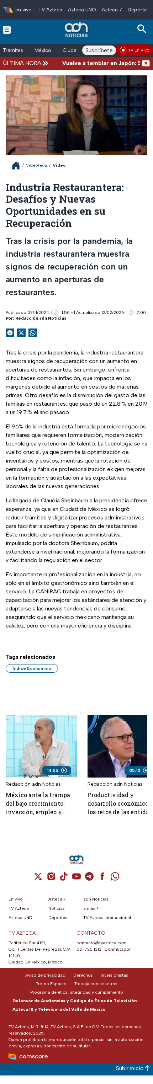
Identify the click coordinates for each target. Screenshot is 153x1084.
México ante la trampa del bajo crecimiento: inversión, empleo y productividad (38, 803)
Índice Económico (31, 668)
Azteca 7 (112, 10)
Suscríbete (99, 50)
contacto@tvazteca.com (101, 942)
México (43, 50)
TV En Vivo (138, 50)
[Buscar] (143, 29)
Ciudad (71, 50)
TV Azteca (50, 10)
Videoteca (36, 165)
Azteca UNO (82, 10)
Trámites (13, 50)
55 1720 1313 (88, 949)
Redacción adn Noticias (41, 318)
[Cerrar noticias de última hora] (146, 63)
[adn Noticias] (77, 29)
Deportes (138, 10)
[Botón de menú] (7, 29)
